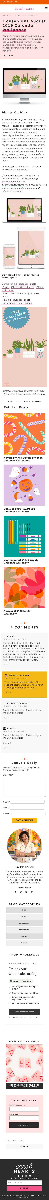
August (11, 728)
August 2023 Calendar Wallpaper (18, 612)
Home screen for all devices (17, 303)
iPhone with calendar (22, 287)
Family (24, 936)
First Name (14, 1114)
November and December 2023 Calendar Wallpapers (23, 459)
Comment (8, 775)
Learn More (24, 887)
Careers (23, 1178)
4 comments (32, 15)
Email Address (17, 1106)
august (11, 401)
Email (6, 808)
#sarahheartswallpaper (14, 185)
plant (19, 401)
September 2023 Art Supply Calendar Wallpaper (21, 561)
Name (6, 802)
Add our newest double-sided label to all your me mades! (24, 1086)
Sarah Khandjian (18, 675)
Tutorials (24, 916)
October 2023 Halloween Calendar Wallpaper (19, 510)
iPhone (5, 287)
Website (7, 814)
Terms (34, 1178)
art (15, 284)
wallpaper (36, 401)
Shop (24, 910)
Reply (7, 665)
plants (27, 401)
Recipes (24, 943)
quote (33, 284)
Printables (24, 929)
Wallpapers (24, 923)
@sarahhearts (9, 181)
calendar (23, 284)
